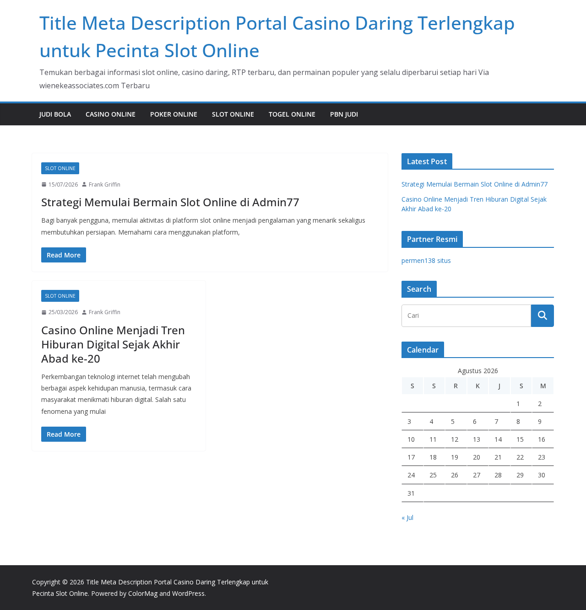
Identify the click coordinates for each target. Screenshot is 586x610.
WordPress (188, 593)
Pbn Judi (344, 114)
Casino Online (111, 114)
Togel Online (292, 114)
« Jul (407, 517)
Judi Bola (55, 114)
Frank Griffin (104, 184)
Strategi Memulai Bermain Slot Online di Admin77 (170, 201)
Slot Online (233, 114)
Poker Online (173, 114)
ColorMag (142, 593)
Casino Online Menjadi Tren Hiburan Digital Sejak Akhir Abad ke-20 (113, 344)
